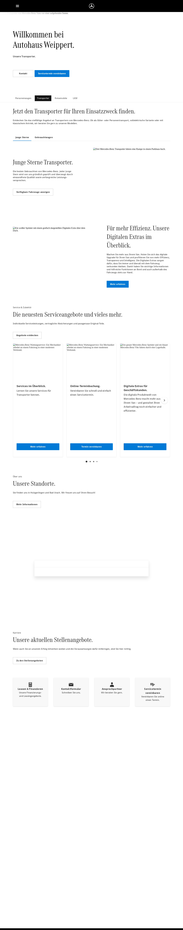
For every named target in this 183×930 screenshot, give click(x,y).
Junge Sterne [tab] (22, 137)
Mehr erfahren (117, 284)
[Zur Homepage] (91, 6)
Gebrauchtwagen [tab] (44, 137)
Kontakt (23, 73)
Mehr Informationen (27, 504)
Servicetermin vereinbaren (52, 73)
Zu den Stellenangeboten (29, 660)
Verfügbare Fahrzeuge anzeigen (33, 192)
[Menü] (17, 6)
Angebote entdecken (27, 335)
